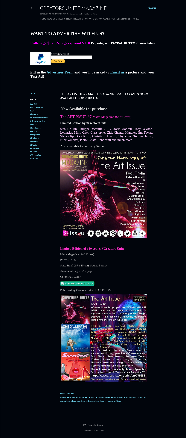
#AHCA (33, 104)
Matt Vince (100, 430)
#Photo (33, 152)
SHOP (69, 19)
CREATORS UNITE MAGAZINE (73, 8)
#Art (32, 111)
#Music (33, 145)
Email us (117, 72)
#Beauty (34, 114)
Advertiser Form (60, 72)
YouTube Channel (120, 19)
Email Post (70, 394)
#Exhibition (35, 128)
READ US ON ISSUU (56, 19)
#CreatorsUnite (37, 121)
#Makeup (34, 138)
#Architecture (36, 107)
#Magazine (35, 134)
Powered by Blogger (95, 425)
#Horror (34, 131)
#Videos (34, 158)
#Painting (34, 148)
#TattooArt (35, 155)
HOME (43, 19)
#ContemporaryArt (39, 117)
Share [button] (32, 93)
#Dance (33, 124)
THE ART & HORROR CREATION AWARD (91, 19)
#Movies (34, 141)
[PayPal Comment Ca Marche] (40, 64)
